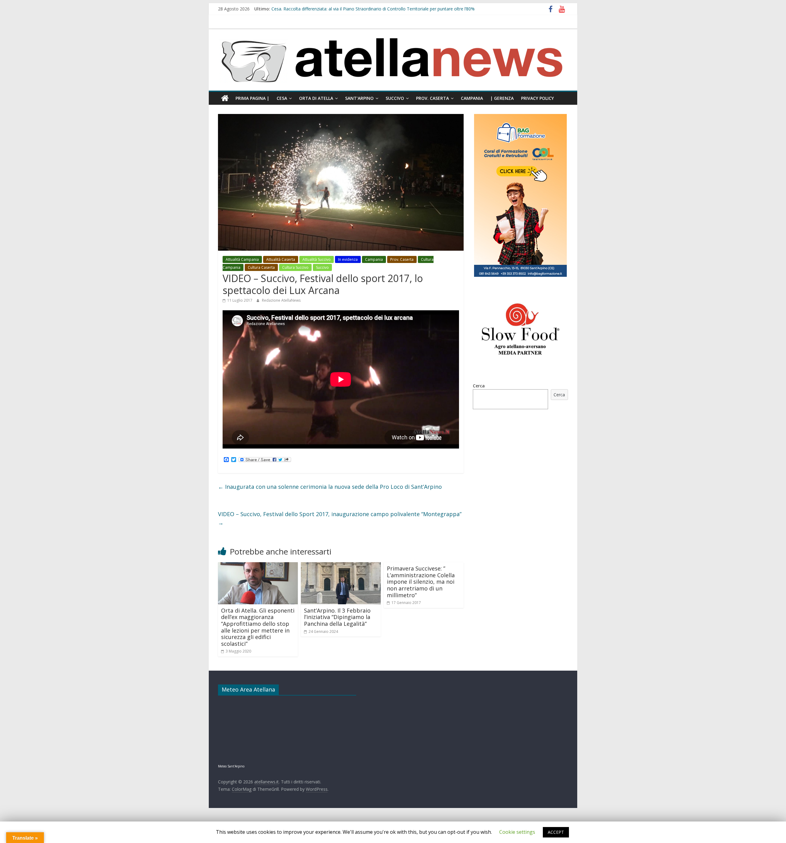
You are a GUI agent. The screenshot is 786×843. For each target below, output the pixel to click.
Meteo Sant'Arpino (231, 766)
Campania (472, 98)
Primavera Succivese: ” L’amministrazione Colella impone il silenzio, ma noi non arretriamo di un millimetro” (421, 581)
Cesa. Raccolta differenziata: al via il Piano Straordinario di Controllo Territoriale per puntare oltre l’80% (373, 9)
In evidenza (348, 259)
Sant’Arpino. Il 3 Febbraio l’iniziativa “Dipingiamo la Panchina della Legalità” (337, 617)
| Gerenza (502, 98)
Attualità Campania (242, 259)
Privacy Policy (537, 98)
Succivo (395, 98)
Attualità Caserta (280, 259)
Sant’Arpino (359, 98)
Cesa (282, 98)
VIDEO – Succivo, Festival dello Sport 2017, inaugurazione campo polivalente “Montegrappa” (339, 518)
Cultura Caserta (261, 267)
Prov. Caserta (432, 98)
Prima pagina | (252, 98)
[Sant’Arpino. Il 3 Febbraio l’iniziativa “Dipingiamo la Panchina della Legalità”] (341, 566)
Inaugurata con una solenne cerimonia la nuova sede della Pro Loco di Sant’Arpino (330, 486)
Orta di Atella (316, 98)
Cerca (479, 386)
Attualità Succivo (316, 259)
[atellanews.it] (393, 32)
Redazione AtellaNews (281, 300)
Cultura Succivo (295, 267)
